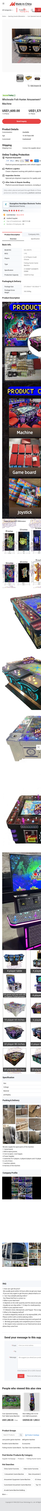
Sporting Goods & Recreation (16, 16)
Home (4, 16)
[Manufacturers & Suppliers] (20, 4)
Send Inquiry (22, 121)
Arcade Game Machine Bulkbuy (14, 1490)
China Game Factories (11, 1469)
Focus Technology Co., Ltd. (28, 1502)
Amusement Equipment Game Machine (17, 1479)
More (4, 1494)
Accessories (26, 1444)
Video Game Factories (31, 1469)
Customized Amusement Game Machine (17, 1485)
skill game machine (28, 1439)
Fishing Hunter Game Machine (12, 1448)
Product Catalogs (33, 1435)
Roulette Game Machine (10, 1444)
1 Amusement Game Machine (14, 1474)
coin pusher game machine (11, 1439)
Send (21, 1376)
